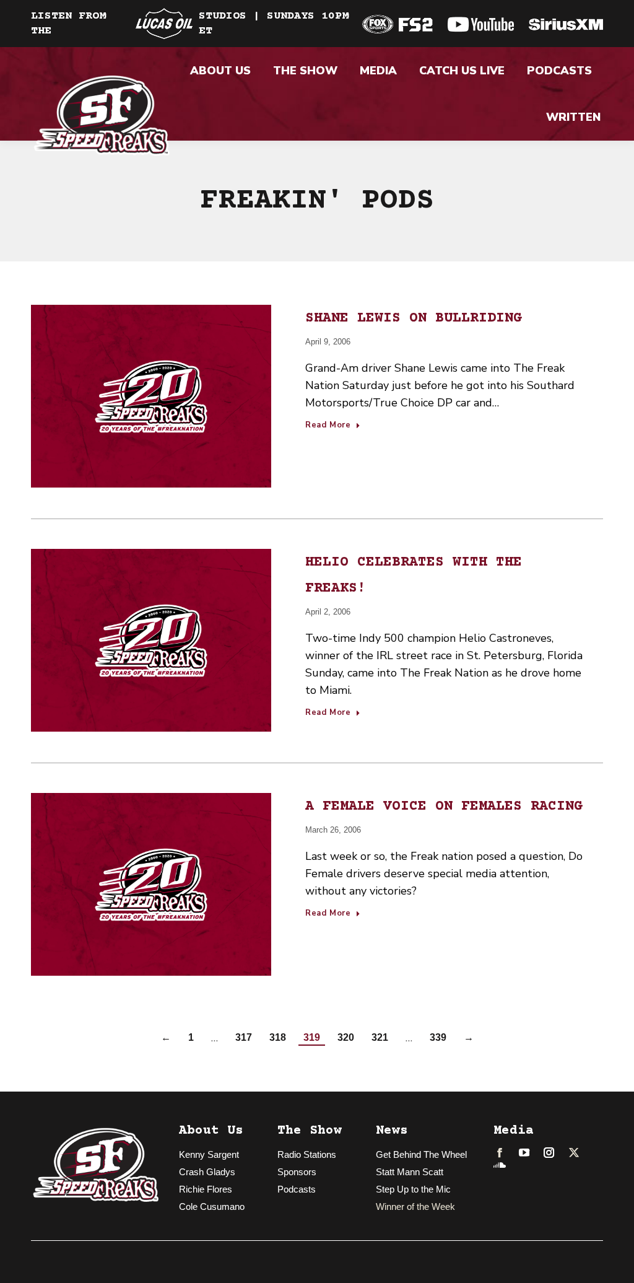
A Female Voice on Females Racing (444, 807)
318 (277, 1037)
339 (438, 1037)
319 (311, 1037)
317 (243, 1037)
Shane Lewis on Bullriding (413, 318)
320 (345, 1037)
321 (379, 1037)
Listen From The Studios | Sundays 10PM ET (190, 23)
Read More (328, 426)
